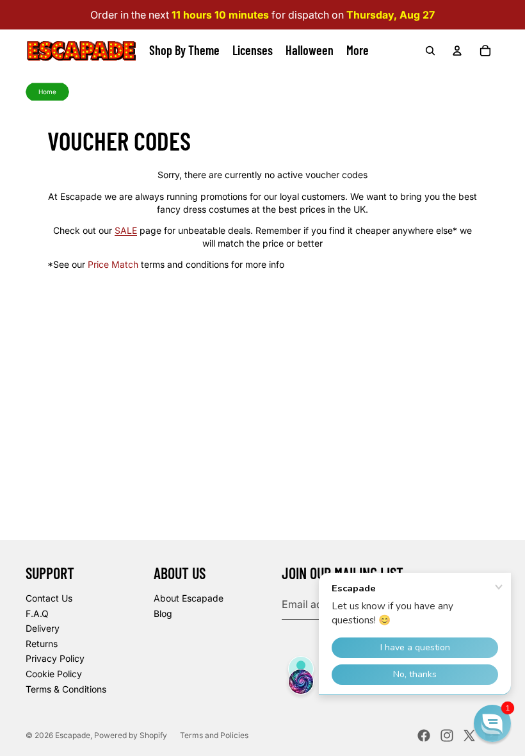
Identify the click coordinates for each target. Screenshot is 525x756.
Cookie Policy (54, 673)
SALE (126, 230)
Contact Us (49, 598)
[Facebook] (424, 735)
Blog (163, 613)
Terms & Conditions (66, 689)
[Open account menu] (457, 51)
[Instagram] (447, 735)
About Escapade (188, 598)
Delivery (43, 628)
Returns (42, 643)
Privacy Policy (55, 658)
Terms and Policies (214, 735)
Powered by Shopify (130, 735)
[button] (492, 723)
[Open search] (430, 51)
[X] (469, 735)
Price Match (113, 264)
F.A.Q (37, 613)
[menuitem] (357, 51)
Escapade (72, 735)
